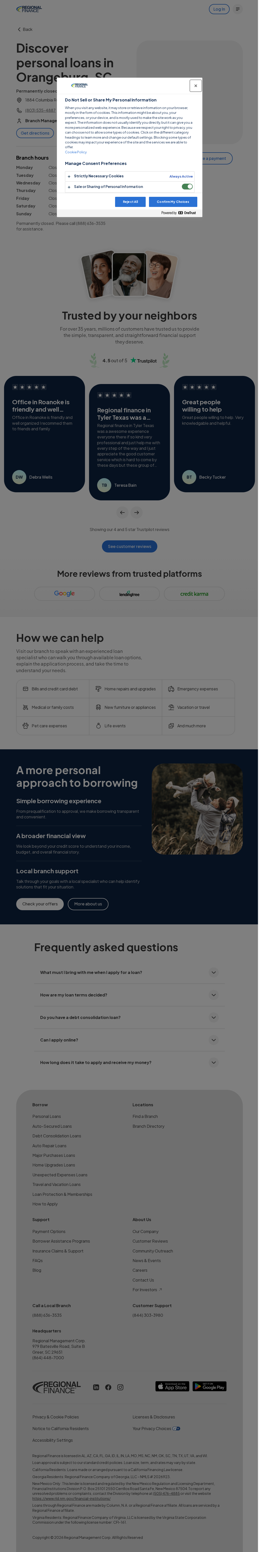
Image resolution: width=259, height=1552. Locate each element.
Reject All (130, 202)
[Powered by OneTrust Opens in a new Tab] (180, 213)
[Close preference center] (195, 85)
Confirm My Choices (173, 202)
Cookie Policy (76, 152)
